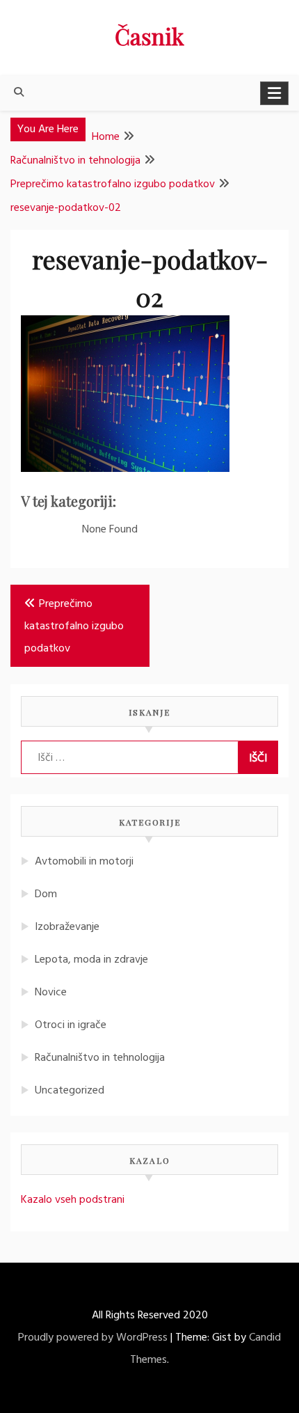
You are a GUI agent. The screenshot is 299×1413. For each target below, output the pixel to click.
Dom (46, 894)
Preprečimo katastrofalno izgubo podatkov (74, 626)
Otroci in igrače (70, 1025)
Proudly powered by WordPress (93, 1338)
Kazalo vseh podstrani (72, 1200)
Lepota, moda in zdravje (91, 960)
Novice (51, 993)
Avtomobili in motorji (84, 862)
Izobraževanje (67, 927)
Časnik (149, 36)
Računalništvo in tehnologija (100, 1058)
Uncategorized (69, 1091)
